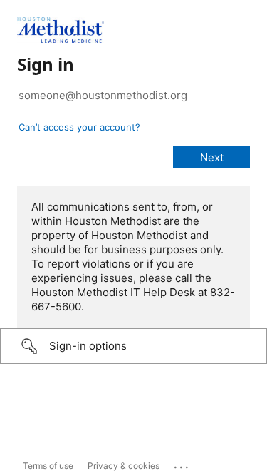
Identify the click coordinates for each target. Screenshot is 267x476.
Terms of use (48, 465)
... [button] (182, 464)
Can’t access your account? (79, 127)
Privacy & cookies (123, 465)
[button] (133, 346)
